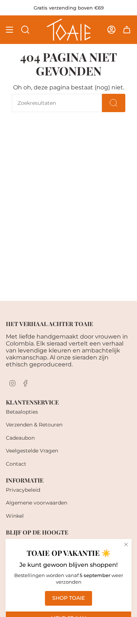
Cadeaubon (20, 438)
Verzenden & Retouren (34, 424)
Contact (16, 464)
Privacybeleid (23, 490)
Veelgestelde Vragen (32, 450)
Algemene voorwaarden (36, 502)
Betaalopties (22, 412)
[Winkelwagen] (126, 30)
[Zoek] (113, 103)
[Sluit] (126, 544)
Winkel (15, 516)
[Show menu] (9, 30)
